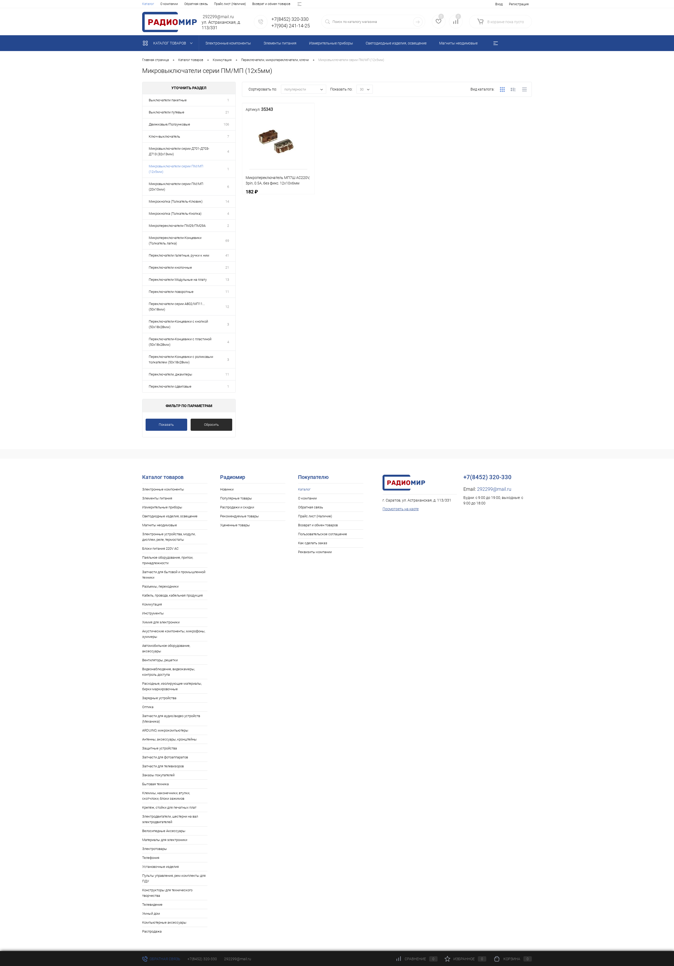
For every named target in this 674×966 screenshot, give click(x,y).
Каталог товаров (170, 43)
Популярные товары (236, 498)
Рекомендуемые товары (239, 516)
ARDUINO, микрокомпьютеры (165, 730)
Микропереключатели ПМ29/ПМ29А (177, 226)
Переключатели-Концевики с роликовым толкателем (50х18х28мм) (181, 359)
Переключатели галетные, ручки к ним (179, 255)
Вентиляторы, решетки (160, 660)
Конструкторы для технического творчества (167, 893)
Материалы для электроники (164, 840)
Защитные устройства (159, 748)
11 (227, 292)
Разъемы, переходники (160, 586)
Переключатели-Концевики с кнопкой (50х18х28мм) (178, 324)
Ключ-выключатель (164, 136)
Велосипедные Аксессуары (163, 831)
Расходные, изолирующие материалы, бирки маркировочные (172, 686)
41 (227, 255)
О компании (169, 4)
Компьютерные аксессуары (164, 922)
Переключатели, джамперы (170, 374)
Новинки (227, 489)
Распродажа (152, 931)
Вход (499, 4)
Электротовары (154, 849)
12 (227, 307)
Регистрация (519, 4)
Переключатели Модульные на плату (178, 280)
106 (226, 124)
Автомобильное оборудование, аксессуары (166, 648)
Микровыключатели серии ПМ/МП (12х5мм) (176, 169)
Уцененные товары (235, 525)
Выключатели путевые (166, 112)
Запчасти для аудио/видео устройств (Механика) (171, 718)
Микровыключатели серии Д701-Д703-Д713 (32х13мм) (179, 151)
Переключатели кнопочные (170, 267)
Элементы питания (157, 498)
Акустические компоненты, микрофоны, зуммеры (173, 634)
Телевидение (152, 905)
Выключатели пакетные (168, 100)
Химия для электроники (161, 622)
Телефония (150, 858)
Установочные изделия (160, 867)
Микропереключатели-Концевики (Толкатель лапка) (175, 240)
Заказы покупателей (158, 775)
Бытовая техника (155, 784)
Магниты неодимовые (159, 525)
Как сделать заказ (312, 543)
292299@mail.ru (494, 489)
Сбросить (211, 425)
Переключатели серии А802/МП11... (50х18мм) (177, 306)
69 (227, 241)
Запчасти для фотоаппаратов (165, 757)
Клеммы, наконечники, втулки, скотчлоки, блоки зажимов (166, 795)
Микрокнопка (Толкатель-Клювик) (175, 201)
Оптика (147, 707)
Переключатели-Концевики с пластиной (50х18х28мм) (180, 342)
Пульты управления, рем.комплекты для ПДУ (174, 878)
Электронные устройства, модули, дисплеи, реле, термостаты (168, 537)
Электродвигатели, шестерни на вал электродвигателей (170, 819)
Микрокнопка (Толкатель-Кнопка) (175, 214)
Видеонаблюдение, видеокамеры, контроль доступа (168, 672)
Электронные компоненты (163, 489)
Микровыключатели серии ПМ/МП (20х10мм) (176, 186)
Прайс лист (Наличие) (230, 4)
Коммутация (152, 604)
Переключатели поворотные (171, 292)
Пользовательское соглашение (322, 534)
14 (227, 201)
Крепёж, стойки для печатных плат (169, 807)
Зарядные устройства (159, 698)
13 (227, 280)
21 (227, 112)
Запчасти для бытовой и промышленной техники (173, 574)
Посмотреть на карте (401, 509)
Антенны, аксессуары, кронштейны (169, 739)
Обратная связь (196, 4)
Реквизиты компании (315, 552)
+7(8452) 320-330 (202, 959)
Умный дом (151, 913)
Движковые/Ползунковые (169, 124)
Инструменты (153, 613)
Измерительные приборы (162, 507)
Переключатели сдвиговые (170, 386)
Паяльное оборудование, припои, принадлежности (167, 560)
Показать (166, 425)
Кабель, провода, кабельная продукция (172, 595)
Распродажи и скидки (237, 507)
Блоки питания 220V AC (160, 548)
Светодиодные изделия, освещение (169, 516)
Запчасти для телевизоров (163, 766)
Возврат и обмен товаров (271, 4)
